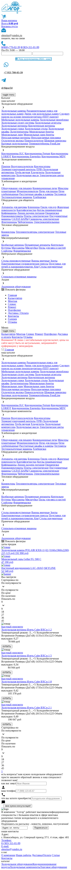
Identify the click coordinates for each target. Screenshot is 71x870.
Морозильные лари (12, 134)
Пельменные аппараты (37, 244)
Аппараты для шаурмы (14, 207)
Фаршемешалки (22, 250)
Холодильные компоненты (25, 867)
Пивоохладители (34, 140)
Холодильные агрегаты (48, 122)
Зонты (53, 260)
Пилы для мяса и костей (52, 247)
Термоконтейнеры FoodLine (44, 143)
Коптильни (57, 244)
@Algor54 (7, 88)
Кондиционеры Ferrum (37, 153)
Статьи (56, 855)
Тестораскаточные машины (16, 197)
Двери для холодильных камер (41, 113)
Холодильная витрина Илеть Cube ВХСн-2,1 (26, 707)
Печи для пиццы (48, 191)
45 (2, 620)
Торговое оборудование (53, 867)
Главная (12, 295)
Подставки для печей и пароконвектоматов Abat (33, 265)
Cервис (12, 304)
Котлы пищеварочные (49, 210)
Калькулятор (15, 298)
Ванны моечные (40, 260)
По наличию (8, 595)
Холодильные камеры (13, 110)
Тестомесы (60, 194)
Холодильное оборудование (17, 864)
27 (2, 614)
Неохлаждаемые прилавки (46, 137)
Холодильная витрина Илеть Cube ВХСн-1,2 (26, 629)
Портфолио (14, 310)
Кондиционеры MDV (53, 156)
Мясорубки (31, 247)
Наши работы (23, 855)
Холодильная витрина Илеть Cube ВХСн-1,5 (26, 655)
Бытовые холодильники (14, 143)
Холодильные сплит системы (17, 122)
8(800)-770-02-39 (10, 47)
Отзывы (12, 322)
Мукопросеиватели (27, 191)
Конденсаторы (42, 166)
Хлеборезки (39, 197)
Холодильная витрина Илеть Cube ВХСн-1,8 (26, 681)
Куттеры (6, 247)
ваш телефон (8, 790)
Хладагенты (37, 172)
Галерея (12, 319)
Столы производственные (16, 260)
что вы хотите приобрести (16, 798)
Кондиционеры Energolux (26, 156)
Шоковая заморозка (55, 140)
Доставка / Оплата (18, 313)
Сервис (30, 334)
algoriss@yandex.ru (11, 35)
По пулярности (9, 589)
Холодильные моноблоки (54, 119)
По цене (6, 592)
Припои (5, 166)
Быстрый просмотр (12, 626)
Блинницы (34, 207)
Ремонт (12, 307)
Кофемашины (9, 213)
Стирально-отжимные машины (18, 276)
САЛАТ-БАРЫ (20, 219)
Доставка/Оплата (41, 855)
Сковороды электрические (44, 219)
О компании (8, 855)
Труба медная (22, 172)
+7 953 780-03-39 (13, 72)
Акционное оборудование (16, 286)
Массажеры (18, 247)
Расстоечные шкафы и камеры (36, 194)
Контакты (13, 316)
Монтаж (12, 301)
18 (2, 611)
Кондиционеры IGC (12, 153)
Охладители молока (12, 140)
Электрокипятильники (46, 222)
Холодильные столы (36, 128)
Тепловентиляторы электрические (35, 232)
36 (2, 617)
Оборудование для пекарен (16, 188)
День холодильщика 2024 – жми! (34, 59)
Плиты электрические (36, 216)
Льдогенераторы (19, 131)
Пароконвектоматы (12, 216)
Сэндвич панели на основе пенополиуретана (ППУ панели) (35, 115)
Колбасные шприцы (12, 244)
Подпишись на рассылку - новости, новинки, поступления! (35, 824)
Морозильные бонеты (41, 131)
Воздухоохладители (22, 166)
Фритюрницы (9, 222)
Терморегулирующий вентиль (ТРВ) (22, 169)
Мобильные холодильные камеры (20, 119)
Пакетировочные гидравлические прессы (24, 263)
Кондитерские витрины (41, 125)
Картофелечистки (26, 210)
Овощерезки (52, 213)
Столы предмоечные (51, 266)
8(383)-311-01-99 (30, 47)
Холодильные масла (27, 175)
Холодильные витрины (14, 125)
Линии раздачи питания (30, 213)
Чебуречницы (25, 222)
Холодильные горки (12, 128)
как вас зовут (8, 783)
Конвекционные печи (45, 188)
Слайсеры (7, 250)
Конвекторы (8, 232)
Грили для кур (48, 207)
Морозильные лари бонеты (39, 134)
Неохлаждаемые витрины (15, 137)
